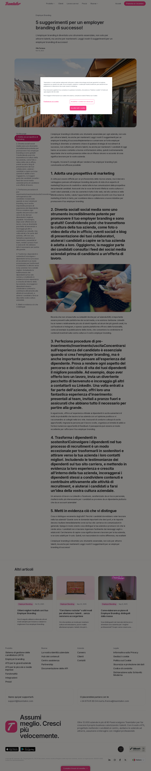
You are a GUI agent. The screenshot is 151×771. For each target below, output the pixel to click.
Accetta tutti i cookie (78, 108)
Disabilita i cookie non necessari (82, 101)
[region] (76, 95)
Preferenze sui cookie (51, 101)
